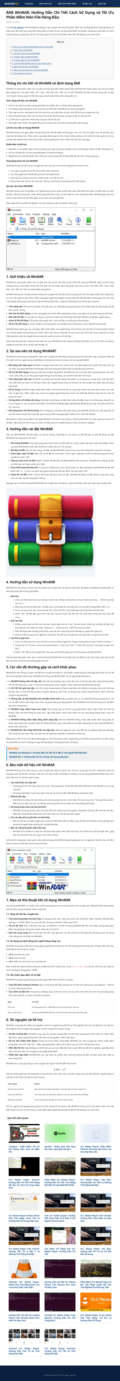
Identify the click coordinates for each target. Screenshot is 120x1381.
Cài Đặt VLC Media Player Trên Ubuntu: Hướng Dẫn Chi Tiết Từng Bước (60, 1318)
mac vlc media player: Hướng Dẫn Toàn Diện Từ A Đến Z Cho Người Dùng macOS (60, 1218)
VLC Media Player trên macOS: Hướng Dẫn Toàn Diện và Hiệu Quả (95, 1218)
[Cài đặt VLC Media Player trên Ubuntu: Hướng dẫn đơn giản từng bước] (24, 1302)
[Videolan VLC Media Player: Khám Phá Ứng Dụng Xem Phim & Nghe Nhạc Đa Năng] (24, 1269)
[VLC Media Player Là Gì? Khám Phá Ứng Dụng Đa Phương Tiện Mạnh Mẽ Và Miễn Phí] (95, 1302)
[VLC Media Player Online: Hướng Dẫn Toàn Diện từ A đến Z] (24, 1202)
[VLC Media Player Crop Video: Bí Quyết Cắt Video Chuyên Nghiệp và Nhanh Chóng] (60, 1235)
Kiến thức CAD (45, 3)
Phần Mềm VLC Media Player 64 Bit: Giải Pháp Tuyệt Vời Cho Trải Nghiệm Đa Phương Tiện (95, 1285)
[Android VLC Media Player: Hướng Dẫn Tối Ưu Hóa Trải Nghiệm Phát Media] (24, 1335)
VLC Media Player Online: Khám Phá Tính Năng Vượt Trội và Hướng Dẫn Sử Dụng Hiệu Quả (24, 1218)
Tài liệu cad (87, 3)
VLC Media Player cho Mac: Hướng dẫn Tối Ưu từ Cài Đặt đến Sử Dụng (95, 1251)
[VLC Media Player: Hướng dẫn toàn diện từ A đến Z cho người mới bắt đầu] (95, 1133)
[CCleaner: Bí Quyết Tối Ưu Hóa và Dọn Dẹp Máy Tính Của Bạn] (24, 1133)
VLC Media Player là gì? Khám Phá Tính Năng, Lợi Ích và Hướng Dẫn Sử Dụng (95, 1318)
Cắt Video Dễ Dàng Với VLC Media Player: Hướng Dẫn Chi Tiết (60, 1251)
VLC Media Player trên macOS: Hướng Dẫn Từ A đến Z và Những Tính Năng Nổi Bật (24, 1251)
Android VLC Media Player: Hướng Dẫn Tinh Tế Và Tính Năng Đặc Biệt (24, 1351)
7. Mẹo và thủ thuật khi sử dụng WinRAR (30, 70)
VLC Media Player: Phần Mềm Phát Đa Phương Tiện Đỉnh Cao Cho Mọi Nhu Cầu (95, 1149)
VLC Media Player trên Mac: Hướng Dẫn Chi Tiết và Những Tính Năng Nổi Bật (95, 1182)
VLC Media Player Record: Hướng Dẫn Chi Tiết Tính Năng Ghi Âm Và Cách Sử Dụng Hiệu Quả (24, 1184)
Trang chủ (29, 3)
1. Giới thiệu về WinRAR (22, 50)
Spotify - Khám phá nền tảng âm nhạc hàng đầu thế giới (60, 1148)
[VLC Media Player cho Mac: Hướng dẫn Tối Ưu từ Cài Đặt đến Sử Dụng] (95, 1235)
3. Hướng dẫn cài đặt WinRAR (25, 57)
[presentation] (60, 1069)
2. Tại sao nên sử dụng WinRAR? (26, 53)
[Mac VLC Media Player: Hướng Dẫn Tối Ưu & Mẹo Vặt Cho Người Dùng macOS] (60, 1202)
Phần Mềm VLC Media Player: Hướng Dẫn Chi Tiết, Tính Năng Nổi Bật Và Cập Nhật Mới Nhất (60, 1182)
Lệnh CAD (102, 3)
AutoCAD (11, 3)
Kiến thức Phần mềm (67, 3)
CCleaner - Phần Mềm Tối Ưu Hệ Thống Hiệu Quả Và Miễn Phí (24, 1149)
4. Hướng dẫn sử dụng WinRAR (25, 60)
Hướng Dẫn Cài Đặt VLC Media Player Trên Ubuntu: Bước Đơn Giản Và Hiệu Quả (24, 1318)
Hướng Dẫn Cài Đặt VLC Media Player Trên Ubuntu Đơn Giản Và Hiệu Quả (60, 1285)
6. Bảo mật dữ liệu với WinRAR (25, 66)
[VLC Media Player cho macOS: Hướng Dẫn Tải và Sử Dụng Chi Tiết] (24, 1235)
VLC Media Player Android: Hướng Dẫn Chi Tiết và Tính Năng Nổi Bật (60, 1351)
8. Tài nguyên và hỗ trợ (22, 73)
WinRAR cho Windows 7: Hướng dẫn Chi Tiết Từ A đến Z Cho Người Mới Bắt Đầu (48, 752)
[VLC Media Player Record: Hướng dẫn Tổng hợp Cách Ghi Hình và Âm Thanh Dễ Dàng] (24, 1166)
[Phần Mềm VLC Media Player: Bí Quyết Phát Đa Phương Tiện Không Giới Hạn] (60, 1166)
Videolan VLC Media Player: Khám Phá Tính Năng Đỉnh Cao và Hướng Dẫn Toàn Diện (24, 1285)
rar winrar (18, 27)
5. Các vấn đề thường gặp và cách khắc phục (31, 63)
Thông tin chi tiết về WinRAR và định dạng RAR (32, 47)
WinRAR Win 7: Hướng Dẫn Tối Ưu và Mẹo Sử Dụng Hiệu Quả (38, 757)
